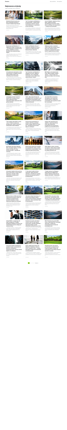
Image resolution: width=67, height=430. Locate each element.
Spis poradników (53, 1)
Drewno (7, 1)
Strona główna (59, 1)
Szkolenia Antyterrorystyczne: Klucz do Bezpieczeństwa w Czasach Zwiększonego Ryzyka (13, 22)
